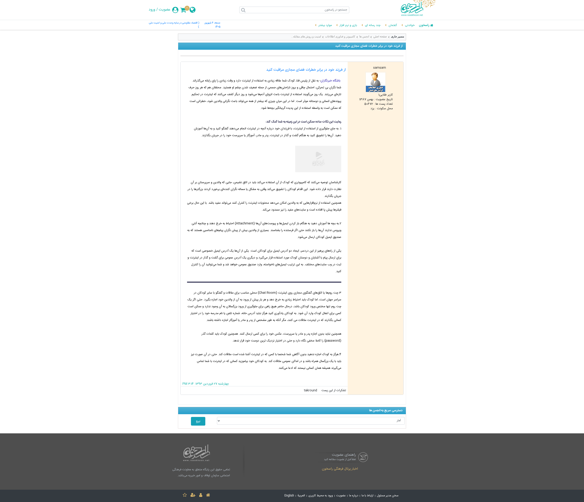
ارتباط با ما (367, 495)
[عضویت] (193, 495)
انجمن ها (364, 36)
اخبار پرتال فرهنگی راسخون (340, 469)
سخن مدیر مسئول (388, 495)
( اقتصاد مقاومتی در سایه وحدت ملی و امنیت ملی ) (174, 25)
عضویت (164, 10)
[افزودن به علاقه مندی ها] (185, 495)
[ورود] (200, 495)
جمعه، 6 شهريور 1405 (212, 25)
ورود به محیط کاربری (320, 495)
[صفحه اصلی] (208, 495)
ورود (152, 10)
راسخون (424, 25)
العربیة (301, 495)
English (289, 495)
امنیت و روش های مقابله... (306, 36)
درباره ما (353, 495)
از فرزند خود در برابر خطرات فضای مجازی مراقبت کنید (306, 70)
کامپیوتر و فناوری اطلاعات (340, 36)
